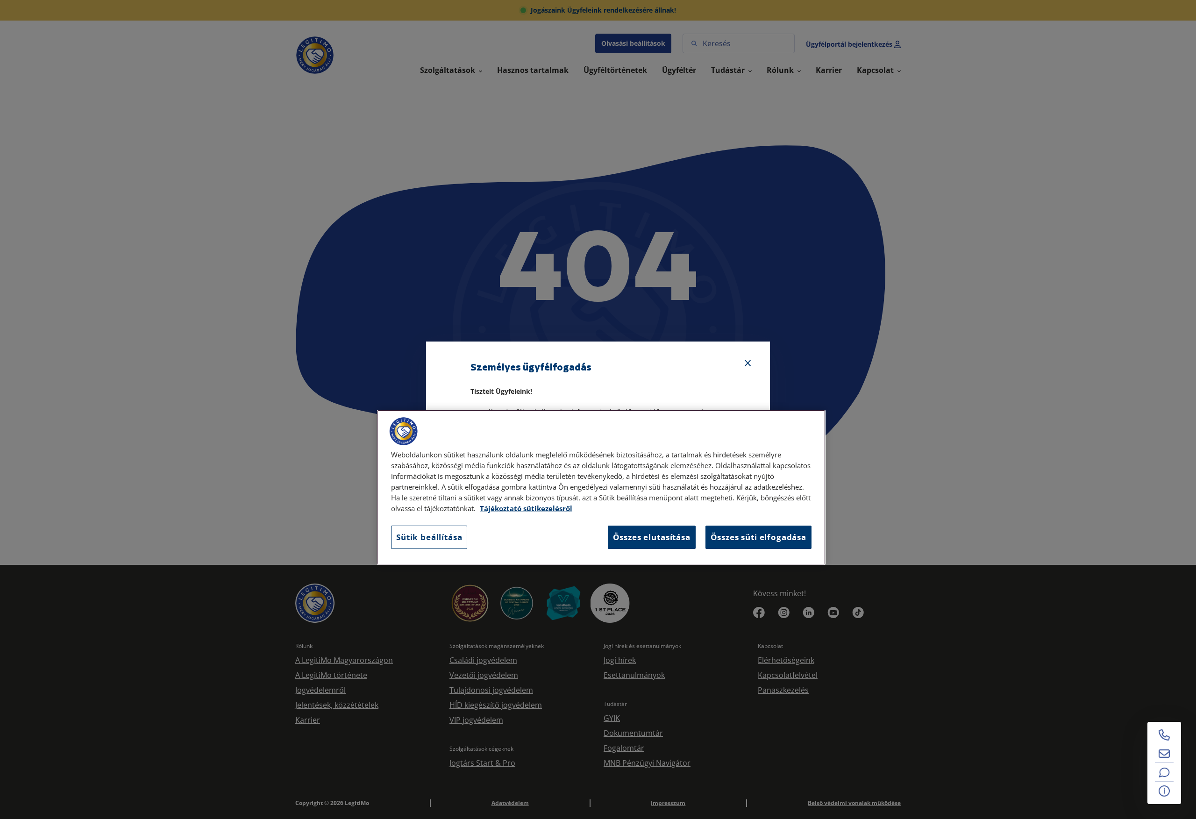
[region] (601, 487)
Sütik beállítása (429, 537)
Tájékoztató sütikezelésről (526, 508)
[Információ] (1164, 791)
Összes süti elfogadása (758, 537)
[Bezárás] (748, 363)
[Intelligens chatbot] (1164, 772)
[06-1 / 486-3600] (1164, 735)
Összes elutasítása (652, 537)
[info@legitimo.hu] (1164, 753)
